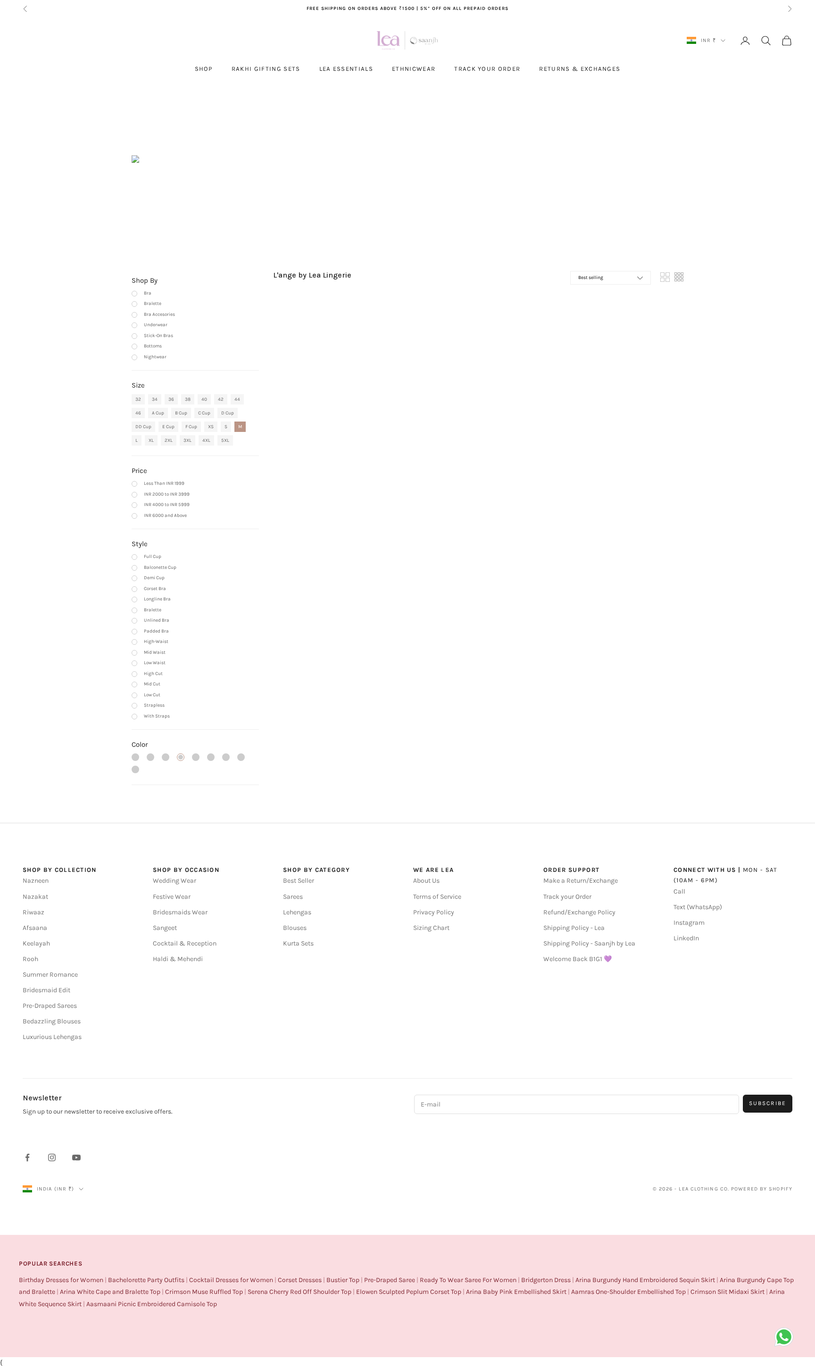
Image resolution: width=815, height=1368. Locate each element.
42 (221, 399)
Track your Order (567, 897)
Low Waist (155, 663)
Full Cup (152, 556)
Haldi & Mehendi (178, 959)
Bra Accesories (159, 314)
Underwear (155, 325)
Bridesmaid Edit (46, 990)
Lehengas (297, 912)
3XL (187, 440)
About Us (426, 881)
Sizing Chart (431, 928)
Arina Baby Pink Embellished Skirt (516, 1292)
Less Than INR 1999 (164, 483)
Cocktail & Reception (184, 943)
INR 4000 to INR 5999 (167, 504)
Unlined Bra (156, 620)
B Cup (181, 413)
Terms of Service (437, 897)
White (211, 757)
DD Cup (143, 427)
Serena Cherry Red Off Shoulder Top (299, 1292)
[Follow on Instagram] (52, 1157)
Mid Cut (152, 684)
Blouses (295, 928)
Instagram (689, 923)
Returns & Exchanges (579, 68)
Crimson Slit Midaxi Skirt (727, 1292)
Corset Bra (155, 588)
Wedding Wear (174, 881)
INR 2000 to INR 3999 (167, 494)
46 (138, 413)
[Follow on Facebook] (27, 1157)
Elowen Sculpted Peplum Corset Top (408, 1292)
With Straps (157, 716)
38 (188, 399)
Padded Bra (156, 631)
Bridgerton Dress (546, 1280)
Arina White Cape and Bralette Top (110, 1292)
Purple (150, 757)
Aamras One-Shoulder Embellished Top (628, 1292)
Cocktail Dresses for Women (231, 1280)
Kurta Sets (298, 943)
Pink (135, 757)
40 (204, 399)
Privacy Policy (433, 912)
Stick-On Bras (158, 335)
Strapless (154, 705)
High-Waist (156, 641)
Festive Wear (172, 897)
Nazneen (36, 881)
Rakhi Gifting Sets (266, 68)
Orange (196, 757)
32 (138, 399)
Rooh (30, 959)
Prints (135, 769)
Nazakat (35, 897)
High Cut (153, 673)
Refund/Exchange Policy (579, 912)
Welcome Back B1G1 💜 (577, 959)
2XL (169, 440)
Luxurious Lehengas (52, 1037)
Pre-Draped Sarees (50, 1006)
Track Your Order (487, 68)
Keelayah (36, 943)
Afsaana (35, 928)
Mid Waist (155, 652)
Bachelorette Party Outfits (146, 1280)
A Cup (158, 413)
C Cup (204, 413)
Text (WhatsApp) (698, 907)
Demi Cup (154, 578)
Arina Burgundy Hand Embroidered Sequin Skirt (645, 1280)
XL (151, 440)
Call (679, 891)
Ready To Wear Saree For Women (468, 1280)
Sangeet (165, 928)
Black (180, 757)
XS (211, 427)
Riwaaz (33, 912)
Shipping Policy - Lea (574, 928)
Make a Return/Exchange (580, 881)
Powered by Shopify (761, 1189)
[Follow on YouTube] (76, 1157)
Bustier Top (342, 1280)
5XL (225, 440)
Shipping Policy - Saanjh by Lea (589, 943)
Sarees (293, 897)
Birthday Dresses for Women (61, 1280)
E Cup (168, 427)
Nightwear (155, 357)
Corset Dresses (300, 1280)
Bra (147, 293)
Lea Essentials (346, 68)
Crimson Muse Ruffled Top (204, 1292)
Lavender (241, 757)
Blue (165, 757)
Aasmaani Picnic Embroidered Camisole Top (151, 1304)
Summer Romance (50, 975)
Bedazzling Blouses (52, 1021)
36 (171, 399)
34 (155, 399)
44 (237, 399)
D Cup (227, 413)
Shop (204, 68)
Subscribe (767, 1103)
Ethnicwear (413, 68)
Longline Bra (157, 599)
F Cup (191, 427)
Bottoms (153, 346)
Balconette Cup (160, 567)
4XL (206, 440)
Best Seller (298, 881)
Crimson (226, 757)
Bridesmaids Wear (180, 912)
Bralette (152, 303)
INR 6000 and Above (165, 515)
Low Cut (152, 695)
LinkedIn (686, 938)
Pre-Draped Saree (389, 1280)
